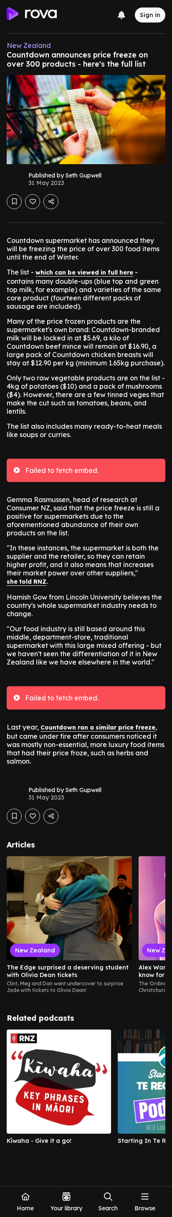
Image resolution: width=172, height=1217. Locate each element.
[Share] (50, 201)
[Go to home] (32, 15)
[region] (86, 925)
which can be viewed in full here (84, 272)
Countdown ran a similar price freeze (97, 727)
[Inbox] (121, 15)
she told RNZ (26, 581)
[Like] (32, 201)
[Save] (14, 201)
